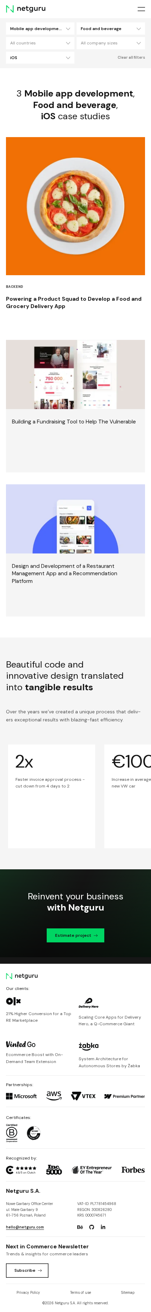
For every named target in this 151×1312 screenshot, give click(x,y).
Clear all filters (131, 57)
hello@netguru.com (25, 1227)
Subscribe (24, 1270)
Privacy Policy (28, 1292)
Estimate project (73, 935)
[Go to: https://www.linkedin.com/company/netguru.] (103, 1227)
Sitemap (127, 1292)
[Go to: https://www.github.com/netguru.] (91, 1227)
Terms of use (80, 1292)
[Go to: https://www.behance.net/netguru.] (80, 1227)
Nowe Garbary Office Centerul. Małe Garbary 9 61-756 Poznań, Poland (29, 1210)
